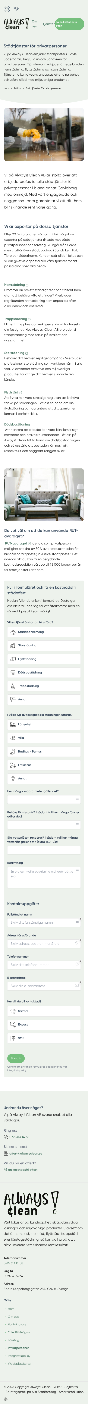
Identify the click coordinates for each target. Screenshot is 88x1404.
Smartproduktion (71, 1392)
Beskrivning (15, 863)
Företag (13, 1340)
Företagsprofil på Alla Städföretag (31, 1392)
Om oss (34, 23)
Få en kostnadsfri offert (21, 1170)
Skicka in (16, 1058)
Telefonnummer (18, 956)
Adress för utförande (21, 935)
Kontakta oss (17, 1324)
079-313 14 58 (13, 1263)
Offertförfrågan (19, 1332)
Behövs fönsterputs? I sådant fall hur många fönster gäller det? (43, 815)
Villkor (57, 1387)
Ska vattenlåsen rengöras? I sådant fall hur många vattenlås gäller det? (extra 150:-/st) (42, 840)
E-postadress (16, 978)
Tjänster (49, 24)
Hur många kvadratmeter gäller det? (33, 791)
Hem (11, 1308)
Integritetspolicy (19, 1355)
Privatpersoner (18, 1348)
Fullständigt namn (19, 914)
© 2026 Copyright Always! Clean (27, 1387)
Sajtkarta (71, 1387)
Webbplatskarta (19, 1363)
